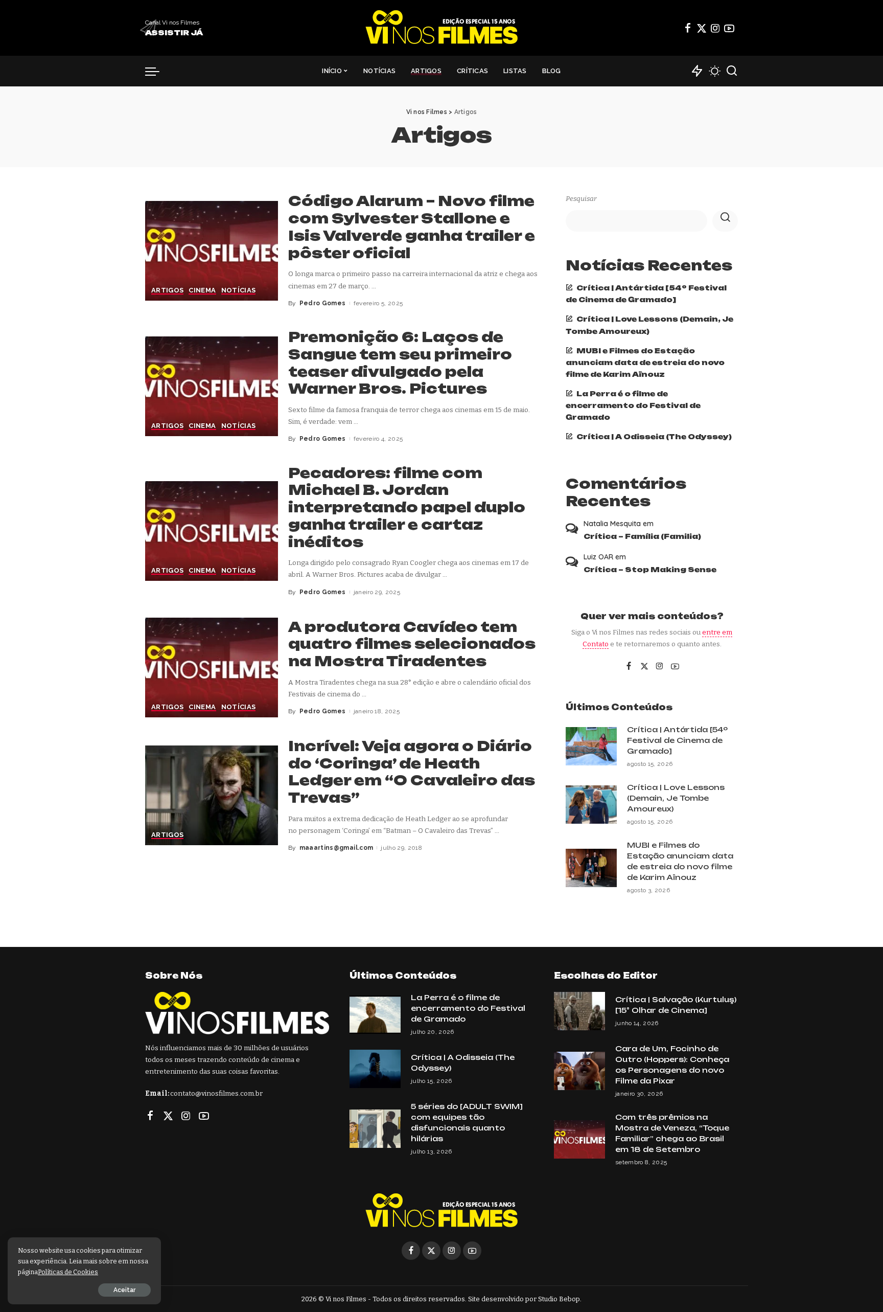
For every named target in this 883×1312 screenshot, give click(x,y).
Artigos (167, 290)
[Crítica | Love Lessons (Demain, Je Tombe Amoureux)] (591, 804)
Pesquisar (581, 198)
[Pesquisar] (732, 71)
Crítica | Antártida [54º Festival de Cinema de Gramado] (677, 740)
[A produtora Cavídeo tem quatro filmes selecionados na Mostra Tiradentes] (211, 667)
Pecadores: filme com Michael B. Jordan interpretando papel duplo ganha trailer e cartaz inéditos (406, 507)
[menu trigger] (157, 71)
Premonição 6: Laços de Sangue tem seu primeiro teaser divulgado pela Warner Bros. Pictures (400, 362)
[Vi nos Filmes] (441, 28)
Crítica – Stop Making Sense (650, 569)
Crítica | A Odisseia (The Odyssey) (654, 436)
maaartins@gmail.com (336, 847)
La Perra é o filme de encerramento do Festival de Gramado (633, 405)
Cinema (202, 290)
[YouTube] (729, 28)
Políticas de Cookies (68, 1272)
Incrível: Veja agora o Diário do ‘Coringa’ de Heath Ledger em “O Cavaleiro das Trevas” (411, 771)
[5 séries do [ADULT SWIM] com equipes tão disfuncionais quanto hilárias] (375, 1129)
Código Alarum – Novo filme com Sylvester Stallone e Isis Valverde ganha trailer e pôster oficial (411, 226)
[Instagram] (715, 28)
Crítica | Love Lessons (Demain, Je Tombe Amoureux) (676, 798)
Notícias (238, 290)
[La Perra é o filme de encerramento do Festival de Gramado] (375, 1015)
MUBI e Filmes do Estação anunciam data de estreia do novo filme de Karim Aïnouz (645, 362)
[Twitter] (701, 28)
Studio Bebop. (560, 1299)
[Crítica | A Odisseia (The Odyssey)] (375, 1069)
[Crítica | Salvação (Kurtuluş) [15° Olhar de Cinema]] (579, 1011)
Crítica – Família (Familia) (642, 536)
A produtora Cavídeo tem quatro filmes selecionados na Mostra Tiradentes (412, 644)
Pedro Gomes (322, 303)
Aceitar (124, 1290)
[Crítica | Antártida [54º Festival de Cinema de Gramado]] (591, 746)
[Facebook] (688, 28)
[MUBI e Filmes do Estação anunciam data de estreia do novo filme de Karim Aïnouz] (591, 868)
